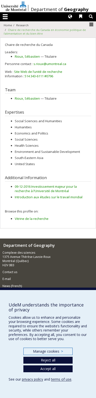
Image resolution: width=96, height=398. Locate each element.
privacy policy (32, 379)
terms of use (61, 379)
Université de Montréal (13, 6)
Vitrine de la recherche (31, 218)
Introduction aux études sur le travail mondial (48, 197)
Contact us (9, 272)
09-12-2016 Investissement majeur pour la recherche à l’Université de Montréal (46, 188)
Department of (59, 9)
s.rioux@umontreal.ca (49, 64)
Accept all (48, 368)
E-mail (6, 279)
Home (8, 25)
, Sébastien (27, 56)
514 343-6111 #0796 (39, 76)
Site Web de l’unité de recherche (38, 71)
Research (22, 25)
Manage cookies (48, 351)
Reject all (48, 360)
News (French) (12, 286)
